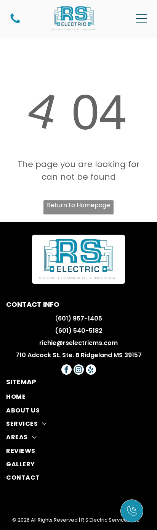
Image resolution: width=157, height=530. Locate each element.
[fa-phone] (15, 22)
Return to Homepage (78, 205)
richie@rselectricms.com (78, 342)
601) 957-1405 (80, 318)
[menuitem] (78, 396)
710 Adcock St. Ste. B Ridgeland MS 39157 (79, 355)
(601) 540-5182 (79, 330)
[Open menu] (141, 18)
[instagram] (79, 370)
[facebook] (66, 370)
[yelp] (91, 370)
